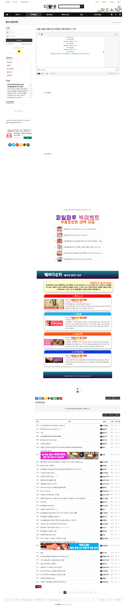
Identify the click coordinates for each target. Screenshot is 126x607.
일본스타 (9, 72)
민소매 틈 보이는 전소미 (14, 97)
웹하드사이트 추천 (76, 376)
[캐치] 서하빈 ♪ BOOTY (47, 465)
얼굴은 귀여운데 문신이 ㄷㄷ (49, 509)
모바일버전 (118, 600)
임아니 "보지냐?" (46, 491)
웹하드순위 (65, 14)
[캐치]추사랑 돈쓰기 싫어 (48, 535)
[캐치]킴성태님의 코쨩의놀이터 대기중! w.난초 (55, 556)
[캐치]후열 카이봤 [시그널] (49, 531)
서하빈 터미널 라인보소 (48, 473)
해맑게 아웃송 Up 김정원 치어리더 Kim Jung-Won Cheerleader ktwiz (61, 447)
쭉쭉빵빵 (34, 14)
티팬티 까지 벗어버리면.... (50, 440)
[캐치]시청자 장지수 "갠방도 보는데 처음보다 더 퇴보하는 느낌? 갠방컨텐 (63, 498)
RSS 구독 (15, 2)
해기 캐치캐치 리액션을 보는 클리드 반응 (53, 574)
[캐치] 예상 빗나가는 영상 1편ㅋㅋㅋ (52, 429)
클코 (42, 552)
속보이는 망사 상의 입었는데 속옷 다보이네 (54, 524)
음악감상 (50, 14)
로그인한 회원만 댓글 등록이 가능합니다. (77, 408)
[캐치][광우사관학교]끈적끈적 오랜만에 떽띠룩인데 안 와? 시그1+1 (61, 469)
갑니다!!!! (43, 502)
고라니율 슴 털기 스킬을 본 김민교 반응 (52, 560)
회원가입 (104, 2)
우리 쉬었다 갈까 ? (46, 451)
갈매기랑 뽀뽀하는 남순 (48, 578)
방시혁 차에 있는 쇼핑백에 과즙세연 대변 (53, 571)
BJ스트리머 (12, 22)
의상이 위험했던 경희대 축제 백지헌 (18, 91)
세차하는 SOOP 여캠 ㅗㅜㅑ (49, 476)
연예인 (9, 65)
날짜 (112, 421)
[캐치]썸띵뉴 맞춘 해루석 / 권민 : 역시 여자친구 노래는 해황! (59, 513)
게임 (81, 14)
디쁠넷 (50, 6)
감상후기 (9, 75)
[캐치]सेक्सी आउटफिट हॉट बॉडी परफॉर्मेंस (51, 436)
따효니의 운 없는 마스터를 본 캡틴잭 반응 (53, 487)
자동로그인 (10, 44)
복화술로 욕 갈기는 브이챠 (49, 484)
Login (19, 40)
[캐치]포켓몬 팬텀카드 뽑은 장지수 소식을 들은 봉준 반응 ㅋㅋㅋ (60, 542)
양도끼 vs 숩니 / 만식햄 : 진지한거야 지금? (53, 538)
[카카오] (19, 51)
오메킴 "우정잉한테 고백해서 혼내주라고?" (54, 582)
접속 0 (119, 2)
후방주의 (9, 62)
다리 (42, 433)
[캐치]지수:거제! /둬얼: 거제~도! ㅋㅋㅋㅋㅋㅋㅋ (55, 527)
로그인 (97, 2)
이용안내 (101, 600)
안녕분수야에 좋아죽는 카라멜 (50, 494)
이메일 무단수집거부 (40, 600)
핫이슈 (18, 14)
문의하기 (109, 600)
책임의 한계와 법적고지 (55, 600)
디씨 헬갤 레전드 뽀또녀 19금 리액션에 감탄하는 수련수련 (58, 520)
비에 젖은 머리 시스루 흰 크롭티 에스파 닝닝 (20, 93)
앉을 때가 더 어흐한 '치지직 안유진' (51, 567)
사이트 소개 (8, 600)
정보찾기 (112, 2)
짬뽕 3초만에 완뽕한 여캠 (48, 480)
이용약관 (17, 600)
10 (90, 592)
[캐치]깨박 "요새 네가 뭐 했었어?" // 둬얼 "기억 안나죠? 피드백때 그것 (62, 462)
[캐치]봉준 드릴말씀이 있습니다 (50, 516)
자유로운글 (97, 14)
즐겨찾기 (7, 2)
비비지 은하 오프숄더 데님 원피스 (17, 89)
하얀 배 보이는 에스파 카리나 (16, 95)
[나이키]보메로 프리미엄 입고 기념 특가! (53, 425)
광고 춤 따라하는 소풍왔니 (49, 563)
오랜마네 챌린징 (45, 443)
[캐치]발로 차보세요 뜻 (47, 505)
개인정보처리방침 (27, 600)
